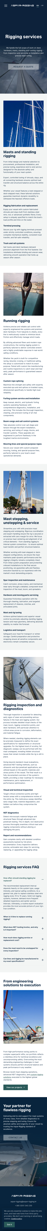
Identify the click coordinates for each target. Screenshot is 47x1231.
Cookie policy (16, 1219)
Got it (9, 1224)
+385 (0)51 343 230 (23, 1205)
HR (42, 5)
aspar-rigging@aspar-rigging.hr (23, 1201)
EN (38, 5)
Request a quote (23, 67)
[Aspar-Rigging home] (22, 6)
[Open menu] (5, 5)
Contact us (15, 1137)
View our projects (14, 1087)
